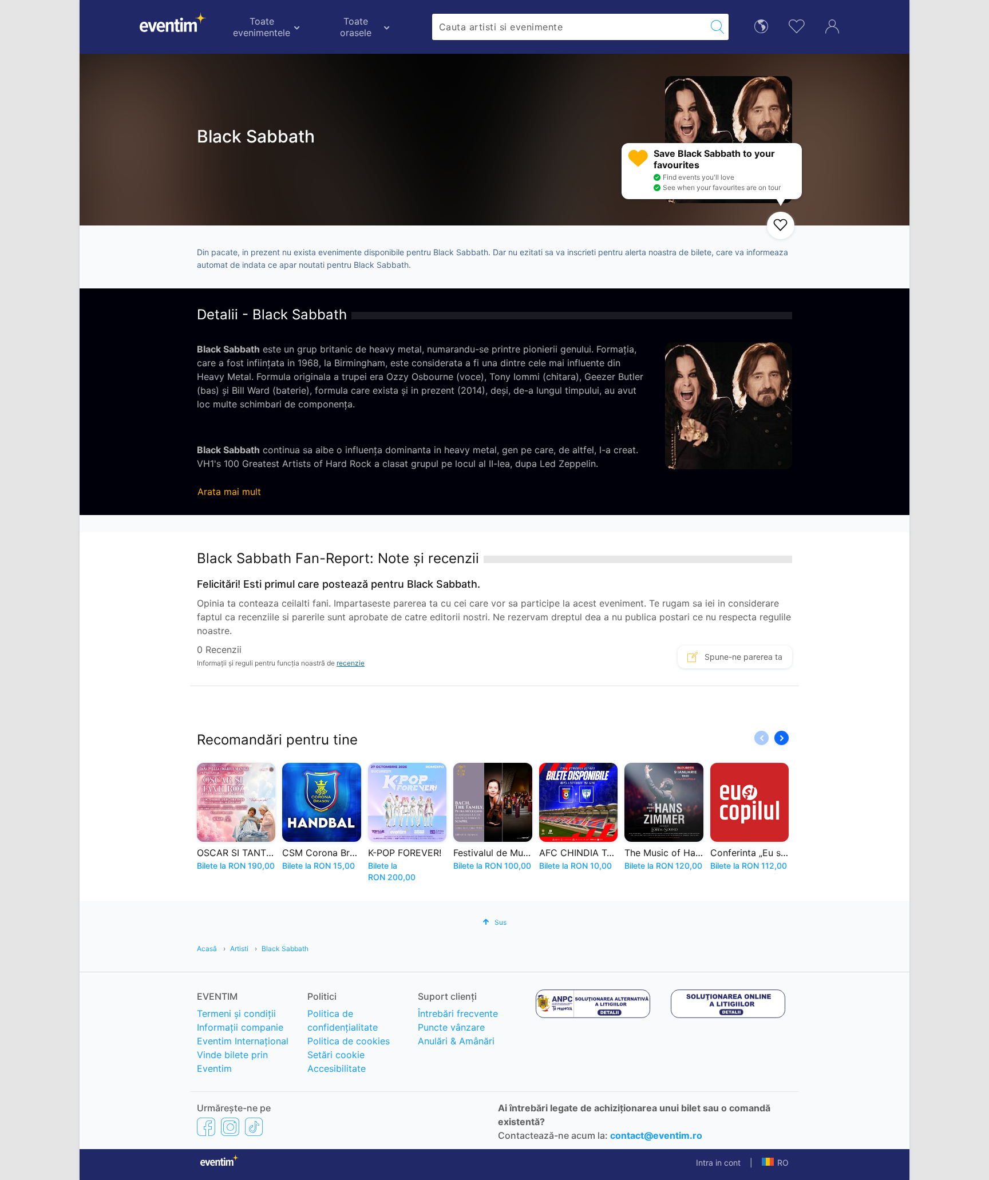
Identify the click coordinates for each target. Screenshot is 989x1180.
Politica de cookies (348, 1041)
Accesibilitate (336, 1068)
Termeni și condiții (236, 1013)
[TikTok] (254, 1127)
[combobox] (569, 27)
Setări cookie (336, 1054)
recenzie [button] (351, 663)
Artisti (239, 948)
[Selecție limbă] (761, 25)
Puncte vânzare (451, 1027)
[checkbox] (780, 225)
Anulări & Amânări (456, 1041)
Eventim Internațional (242, 1041)
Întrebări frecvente (458, 1013)
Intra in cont (718, 1162)
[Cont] (832, 25)
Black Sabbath (285, 948)
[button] (781, 738)
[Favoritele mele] (797, 25)
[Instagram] (230, 1127)
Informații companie (240, 1027)
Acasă (207, 948)
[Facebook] (206, 1127)
